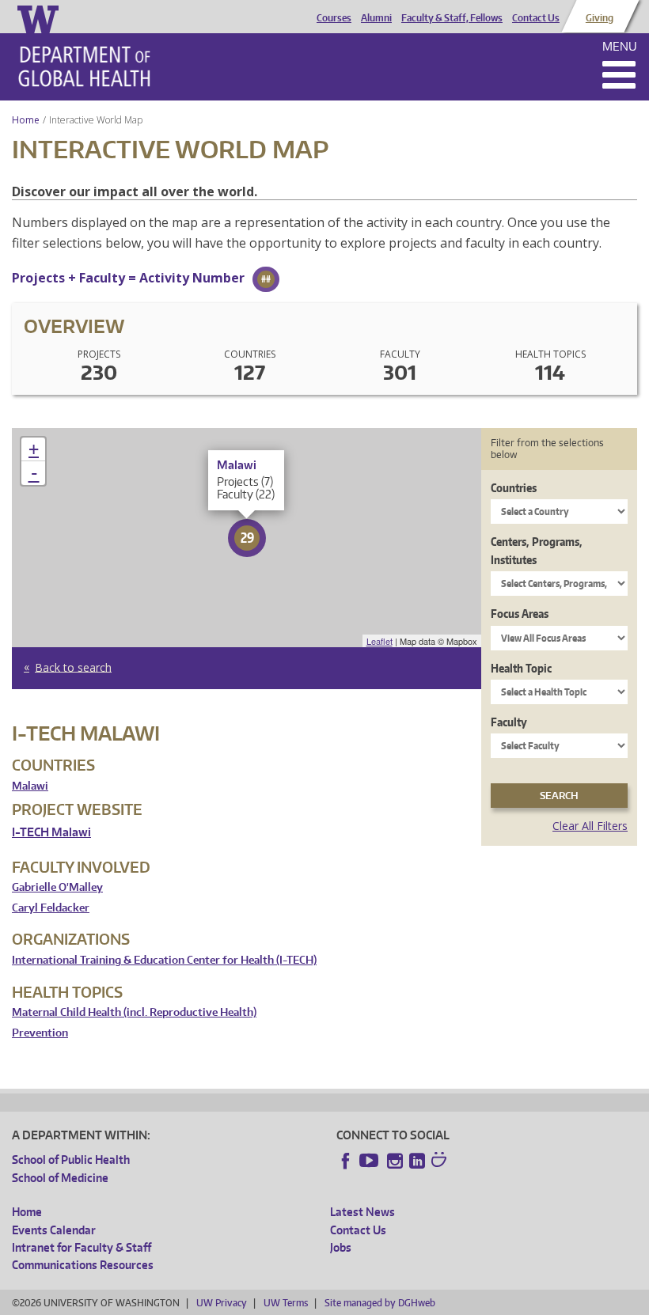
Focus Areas (519, 613)
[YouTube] (370, 1160)
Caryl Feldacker (50, 908)
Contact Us (536, 18)
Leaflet (379, 641)
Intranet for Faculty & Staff (81, 1247)
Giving (599, 18)
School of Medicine (60, 1177)
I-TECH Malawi (51, 832)
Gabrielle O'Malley (57, 887)
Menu (619, 46)
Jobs (340, 1247)
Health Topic (521, 668)
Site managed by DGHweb (379, 1303)
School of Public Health (71, 1159)
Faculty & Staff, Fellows (452, 18)
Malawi (30, 786)
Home (26, 120)
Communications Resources (83, 1264)
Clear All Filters (590, 825)
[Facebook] (345, 1160)
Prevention (40, 1033)
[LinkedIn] (417, 1160)
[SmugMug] (440, 1161)
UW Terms (286, 1303)
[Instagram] (394, 1160)
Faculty (509, 722)
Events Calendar (54, 1230)
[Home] (84, 66)
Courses (334, 18)
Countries (514, 488)
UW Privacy (221, 1303)
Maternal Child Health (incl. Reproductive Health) (134, 1012)
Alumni (376, 18)
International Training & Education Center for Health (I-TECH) (164, 960)
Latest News (362, 1211)
